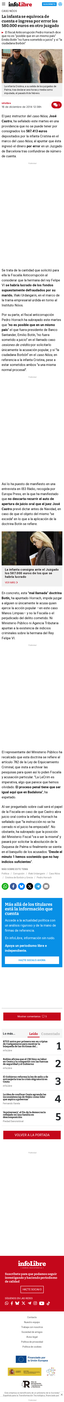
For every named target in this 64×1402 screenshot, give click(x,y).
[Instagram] (35, 1304)
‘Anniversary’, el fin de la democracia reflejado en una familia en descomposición (24, 1115)
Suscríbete (49, 4)
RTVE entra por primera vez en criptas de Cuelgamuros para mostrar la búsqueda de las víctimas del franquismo (25, 1045)
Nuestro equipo (32, 1322)
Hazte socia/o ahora (32, 960)
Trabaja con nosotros (32, 1327)
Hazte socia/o (32, 1289)
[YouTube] (41, 1303)
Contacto (32, 1317)
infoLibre (7, 1050)
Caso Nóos (54, 873)
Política (5, 873)
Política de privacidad (32, 1342)
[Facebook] (12, 1303)
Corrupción (18, 873)
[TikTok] (48, 1303)
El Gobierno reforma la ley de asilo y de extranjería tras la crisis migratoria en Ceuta (25, 1079)
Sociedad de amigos (32, 1332)
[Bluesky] (17, 1304)
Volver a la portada (32, 1135)
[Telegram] (29, 1304)
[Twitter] (23, 1304)
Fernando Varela (11, 1103)
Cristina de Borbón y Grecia (19, 877)
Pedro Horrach (44, 877)
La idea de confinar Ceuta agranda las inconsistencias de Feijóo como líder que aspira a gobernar (24, 1097)
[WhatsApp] (6, 1304)
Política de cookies (32, 1346)
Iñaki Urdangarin (36, 873)
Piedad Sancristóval (13, 1121)
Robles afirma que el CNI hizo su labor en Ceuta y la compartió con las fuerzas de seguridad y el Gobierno (25, 1062)
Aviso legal (32, 1337)
